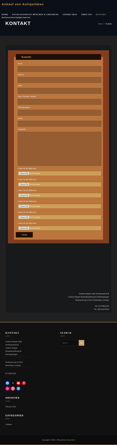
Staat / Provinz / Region (27, 96)
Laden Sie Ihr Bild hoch (27, 168)
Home (5, 14)
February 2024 (10, 407)
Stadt (20, 85)
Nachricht (21, 129)
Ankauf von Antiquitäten (23, 4)
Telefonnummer (24, 107)
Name (20, 64)
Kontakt (101, 14)
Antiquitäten (70, 440)
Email (20, 118)
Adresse (21, 74)
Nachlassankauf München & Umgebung (35, 14)
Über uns (86, 14)
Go (81, 343)
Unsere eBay (70, 14)
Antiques (8, 424)
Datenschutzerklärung (16, 17)
